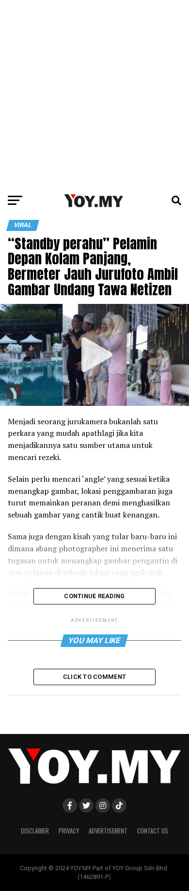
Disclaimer (35, 830)
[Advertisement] (94, 94)
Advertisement (108, 830)
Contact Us (152, 830)
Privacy (69, 830)
